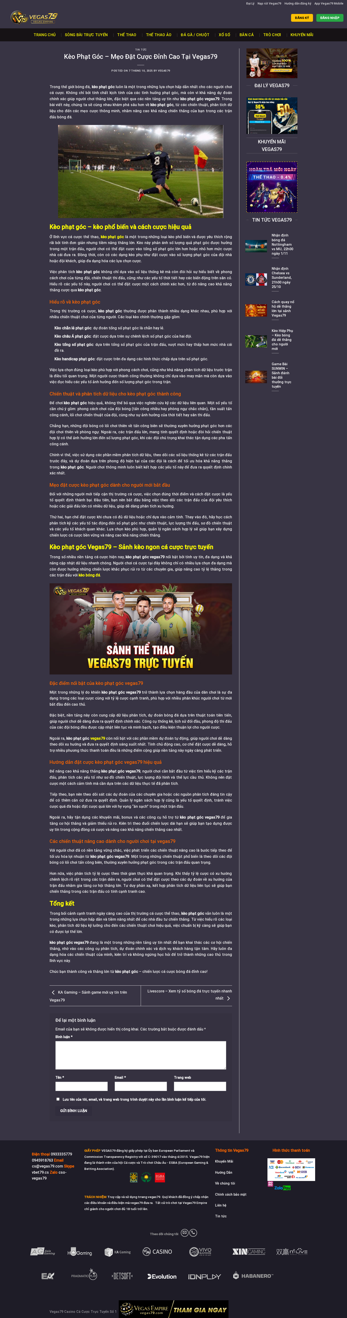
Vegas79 (164, 70)
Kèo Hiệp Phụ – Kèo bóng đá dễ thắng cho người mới (282, 340)
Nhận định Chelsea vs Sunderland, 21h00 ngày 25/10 (282, 277)
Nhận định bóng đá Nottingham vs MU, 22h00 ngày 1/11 (282, 244)
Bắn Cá (247, 35)
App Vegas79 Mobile (328, 3)
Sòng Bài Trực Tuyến (86, 35)
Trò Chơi (272, 35)
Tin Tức (141, 49)
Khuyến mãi (302, 35)
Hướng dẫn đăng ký (297, 3)
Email (120, 1078)
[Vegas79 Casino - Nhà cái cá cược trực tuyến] (27, 18)
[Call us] (193, 1233)
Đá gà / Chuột (195, 35)
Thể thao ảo (159, 35)
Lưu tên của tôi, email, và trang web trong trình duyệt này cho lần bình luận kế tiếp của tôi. (134, 1100)
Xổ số (224, 35)
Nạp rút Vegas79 (269, 3)
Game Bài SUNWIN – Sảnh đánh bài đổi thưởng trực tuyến (281, 375)
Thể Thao (126, 35)
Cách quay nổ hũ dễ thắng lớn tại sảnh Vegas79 (283, 309)
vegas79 (97, 738)
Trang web (182, 1078)
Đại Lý (250, 3)
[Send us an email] (185, 1233)
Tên (59, 1078)
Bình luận (63, 1037)
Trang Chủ (44, 35)
